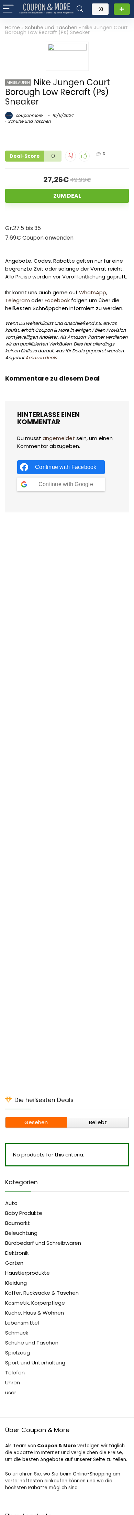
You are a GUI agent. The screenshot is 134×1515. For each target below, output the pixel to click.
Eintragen (122, 9)
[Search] (80, 9)
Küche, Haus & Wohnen (34, 1312)
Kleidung (16, 1282)
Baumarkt (17, 1223)
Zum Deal (67, 196)
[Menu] (8, 9)
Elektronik (17, 1252)
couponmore (28, 115)
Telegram (17, 300)
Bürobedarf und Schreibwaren (43, 1243)
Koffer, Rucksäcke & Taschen (42, 1292)
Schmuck (16, 1332)
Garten (14, 1262)
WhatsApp (92, 292)
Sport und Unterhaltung (35, 1362)
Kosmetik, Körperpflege (35, 1302)
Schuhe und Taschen (51, 27)
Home (12, 27)
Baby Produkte (23, 1213)
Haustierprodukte (27, 1272)
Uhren (12, 1382)
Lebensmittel (22, 1322)
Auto (11, 1203)
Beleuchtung (21, 1233)
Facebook (57, 300)
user (10, 1392)
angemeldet (59, 438)
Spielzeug (17, 1352)
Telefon (15, 1372)
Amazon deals (41, 357)
